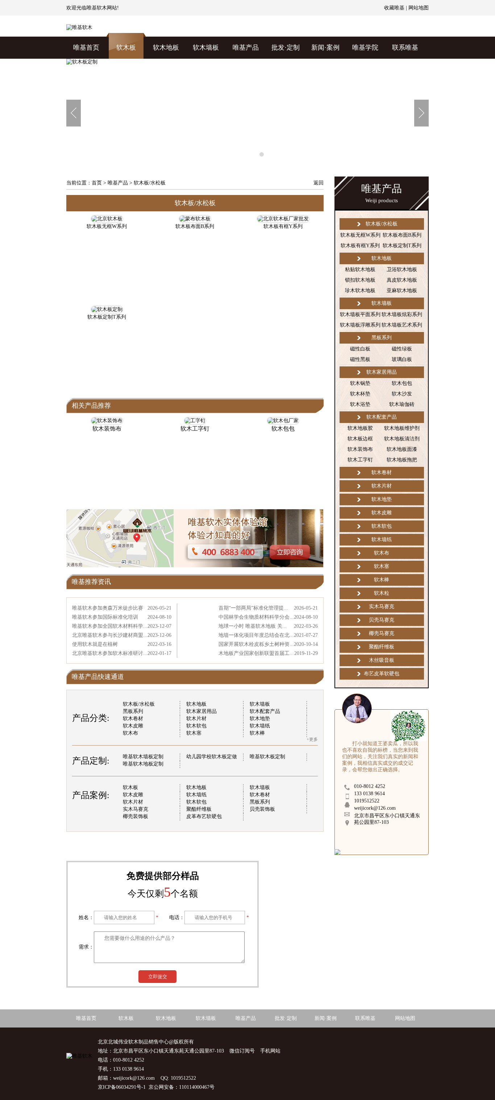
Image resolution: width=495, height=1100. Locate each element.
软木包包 (283, 428)
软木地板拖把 (402, 459)
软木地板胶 (360, 428)
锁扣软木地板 (360, 280)
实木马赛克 (135, 809)
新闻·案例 (325, 47)
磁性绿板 (402, 349)
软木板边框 (360, 438)
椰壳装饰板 (135, 816)
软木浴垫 (360, 404)
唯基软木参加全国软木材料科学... (109, 626)
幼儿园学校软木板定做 (211, 756)
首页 (97, 183)
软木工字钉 (194, 428)
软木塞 (193, 733)
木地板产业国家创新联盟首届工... (256, 653)
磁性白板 (360, 349)
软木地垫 (260, 718)
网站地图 (418, 8)
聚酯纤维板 (199, 809)
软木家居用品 (201, 711)
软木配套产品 (265, 711)
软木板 (126, 47)
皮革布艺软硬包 (204, 816)
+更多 (312, 739)
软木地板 (166, 47)
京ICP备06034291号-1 (122, 1087)
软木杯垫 (360, 394)
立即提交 (157, 976)
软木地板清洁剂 (402, 438)
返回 (318, 183)
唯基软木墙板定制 (143, 756)
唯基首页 (86, 47)
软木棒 (257, 733)
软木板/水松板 (139, 704)
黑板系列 (133, 711)
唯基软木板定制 (267, 756)
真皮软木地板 (402, 280)
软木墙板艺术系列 (402, 325)
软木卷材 (133, 718)
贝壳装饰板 (262, 809)
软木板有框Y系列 (360, 245)
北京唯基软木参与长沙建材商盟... (109, 635)
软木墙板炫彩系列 (402, 314)
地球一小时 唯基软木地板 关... (253, 626)
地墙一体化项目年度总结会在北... (256, 635)
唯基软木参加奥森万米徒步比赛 (107, 608)
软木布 (130, 733)
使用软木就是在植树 (95, 644)
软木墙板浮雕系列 (360, 325)
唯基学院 (365, 47)
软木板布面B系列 (402, 235)
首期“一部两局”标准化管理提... (253, 608)
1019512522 (366, 801)
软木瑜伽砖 (402, 404)
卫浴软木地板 (402, 269)
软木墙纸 (260, 726)
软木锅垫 (360, 383)
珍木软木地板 (360, 290)
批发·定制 (285, 47)
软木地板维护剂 (402, 428)
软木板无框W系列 (360, 235)
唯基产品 (246, 47)
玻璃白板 (402, 359)
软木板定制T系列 (402, 245)
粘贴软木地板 (360, 269)
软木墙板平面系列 (360, 314)
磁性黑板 (360, 359)
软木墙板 (206, 47)
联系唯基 (405, 47)
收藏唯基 (394, 8)
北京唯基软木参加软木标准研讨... (109, 653)
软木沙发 (402, 394)
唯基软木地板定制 (143, 764)
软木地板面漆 (402, 449)
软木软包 (196, 726)
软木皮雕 (133, 726)
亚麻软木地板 (402, 290)
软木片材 (196, 718)
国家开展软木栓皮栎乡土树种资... (256, 644)
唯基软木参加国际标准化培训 (105, 617)
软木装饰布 (106, 428)
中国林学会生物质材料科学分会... (256, 617)
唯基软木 (97, 8)
